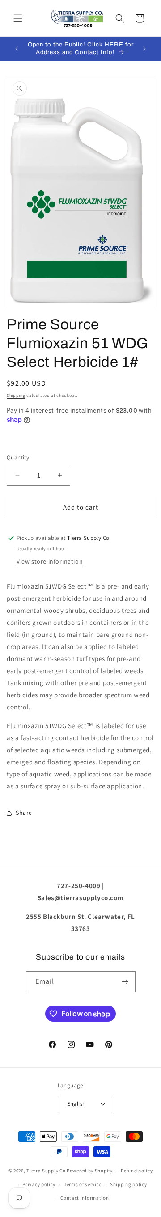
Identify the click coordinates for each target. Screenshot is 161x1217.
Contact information (84, 1198)
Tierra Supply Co (45, 1170)
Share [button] (24, 813)
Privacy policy (38, 1184)
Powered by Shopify (90, 1170)
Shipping (16, 395)
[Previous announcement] (16, 49)
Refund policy (137, 1170)
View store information (50, 561)
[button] (18, 18)
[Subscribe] (125, 981)
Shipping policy (128, 1184)
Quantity (18, 457)
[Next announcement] (144, 49)
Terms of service (83, 1184)
